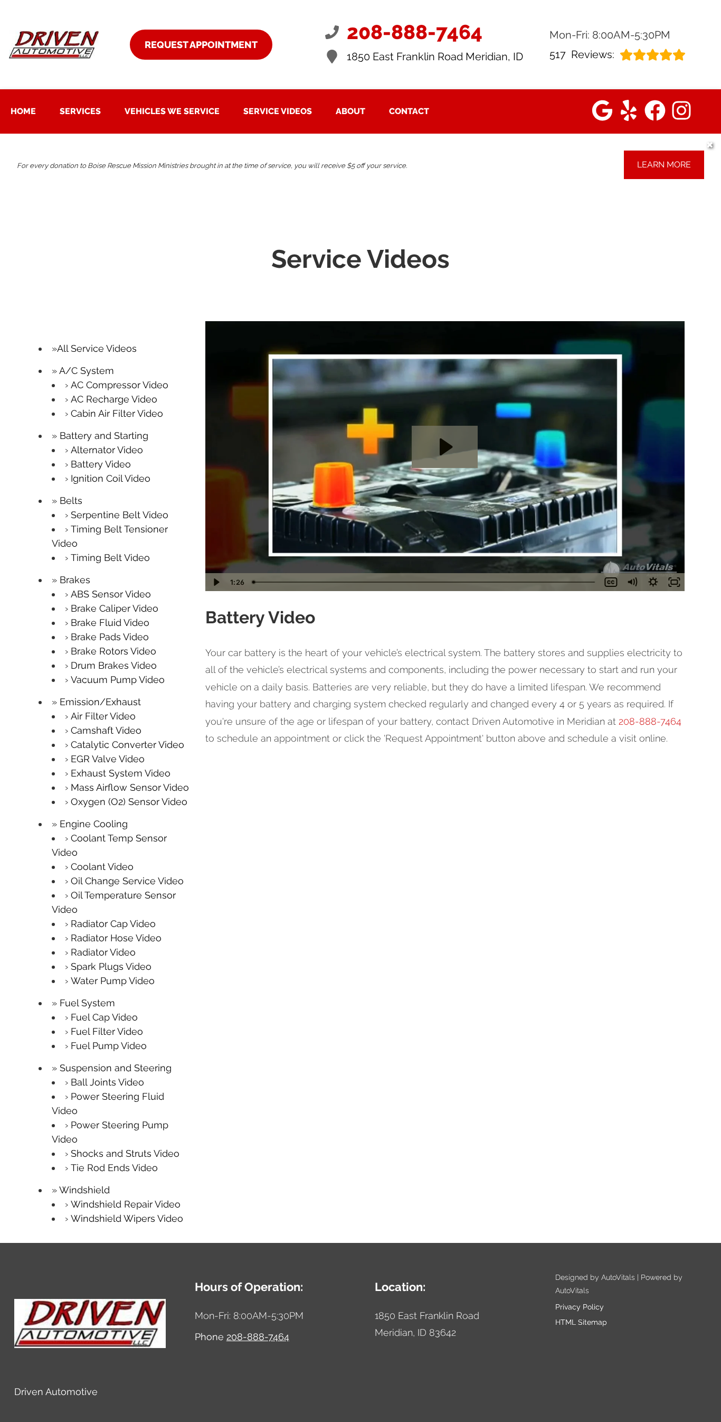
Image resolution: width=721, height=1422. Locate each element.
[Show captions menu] (610, 582)
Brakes (75, 579)
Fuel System (87, 1002)
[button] (602, 110)
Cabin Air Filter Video (117, 413)
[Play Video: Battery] (445, 447)
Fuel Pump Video (109, 1045)
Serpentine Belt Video (119, 514)
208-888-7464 (650, 721)
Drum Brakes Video (114, 665)
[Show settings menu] (652, 582)
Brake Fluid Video (110, 622)
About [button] (350, 111)
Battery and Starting (104, 435)
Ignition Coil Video (110, 478)
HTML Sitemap (581, 1322)
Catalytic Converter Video (127, 744)
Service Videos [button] (277, 111)
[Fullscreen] (674, 582)
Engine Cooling (94, 823)
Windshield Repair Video (126, 1204)
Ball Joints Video (107, 1082)
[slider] (424, 582)
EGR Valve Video (108, 758)
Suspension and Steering (116, 1067)
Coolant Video (102, 866)
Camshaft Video (106, 730)
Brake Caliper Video (114, 608)
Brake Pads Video (110, 636)
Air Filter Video (103, 716)
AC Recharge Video (114, 399)
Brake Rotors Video (113, 651)
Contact (409, 111)
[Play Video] (215, 582)
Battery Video (101, 464)
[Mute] (631, 582)
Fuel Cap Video (104, 1017)
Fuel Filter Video (107, 1031)
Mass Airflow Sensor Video (130, 787)
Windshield (84, 1189)
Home (23, 111)
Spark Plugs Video (111, 966)
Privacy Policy (579, 1307)
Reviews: (581, 54)
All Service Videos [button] (97, 348)
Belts (71, 500)
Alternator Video (107, 449)
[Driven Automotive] (54, 45)
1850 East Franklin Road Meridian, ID (435, 56)
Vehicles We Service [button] (172, 111)
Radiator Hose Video (116, 937)
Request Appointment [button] (201, 44)
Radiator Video (103, 952)
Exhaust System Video (120, 773)
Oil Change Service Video (127, 880)
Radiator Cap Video (113, 923)
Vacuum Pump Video (118, 679)
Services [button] (80, 111)
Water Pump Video (113, 980)
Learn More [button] (664, 165)
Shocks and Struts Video (125, 1153)
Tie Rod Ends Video (114, 1167)
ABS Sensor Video (111, 594)
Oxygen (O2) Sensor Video (129, 801)
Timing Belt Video (110, 557)
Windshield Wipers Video (127, 1218)
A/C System (86, 370)
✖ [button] (709, 145)
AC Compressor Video (119, 384)
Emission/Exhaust (100, 701)
